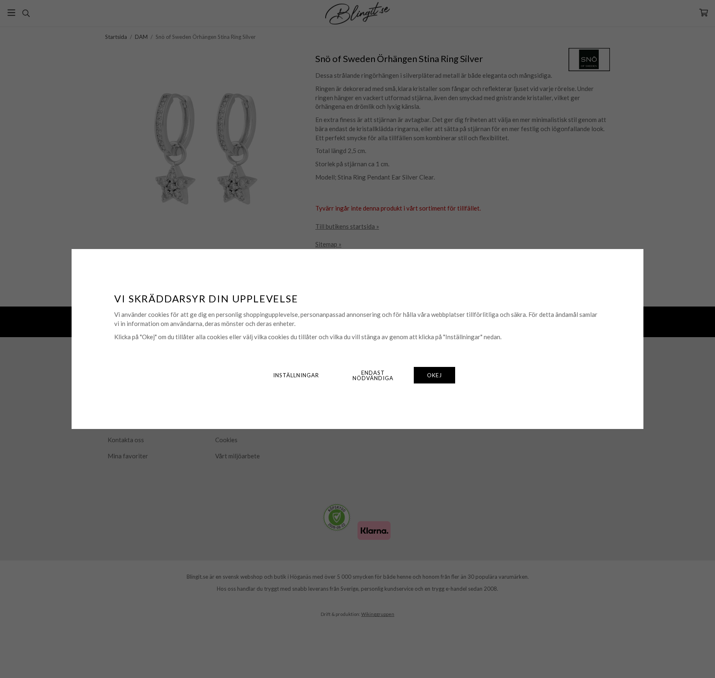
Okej (434, 375)
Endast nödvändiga (373, 375)
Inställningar (296, 375)
